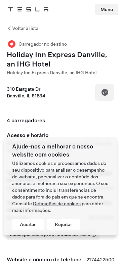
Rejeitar (63, 224)
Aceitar (28, 224)
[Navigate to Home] (28, 9)
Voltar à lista (25, 28)
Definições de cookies (57, 203)
